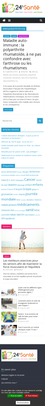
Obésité (5, 210)
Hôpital (22, 194)
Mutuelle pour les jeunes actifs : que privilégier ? (19, 152)
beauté (23, 175)
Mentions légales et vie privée (12, 375)
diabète (12, 184)
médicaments (28, 204)
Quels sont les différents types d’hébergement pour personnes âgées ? (30, 289)
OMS (12, 210)
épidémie (10, 218)
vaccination (30, 214)
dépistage (21, 185)
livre (18, 199)
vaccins (37, 215)
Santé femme (23, 36)
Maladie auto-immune (10, 75)
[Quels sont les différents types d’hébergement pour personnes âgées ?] (9, 286)
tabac (13, 214)
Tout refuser (32, 396)
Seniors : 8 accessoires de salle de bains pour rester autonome (28, 316)
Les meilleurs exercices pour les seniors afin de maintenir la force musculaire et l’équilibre (22, 264)
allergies (25, 172)
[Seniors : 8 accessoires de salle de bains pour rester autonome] (9, 313)
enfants (38, 185)
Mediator (30, 200)
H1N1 (15, 194)
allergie (19, 172)
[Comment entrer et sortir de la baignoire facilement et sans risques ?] (9, 300)
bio (27, 175)
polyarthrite (23, 75)
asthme (18, 175)
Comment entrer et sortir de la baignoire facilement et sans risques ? (29, 303)
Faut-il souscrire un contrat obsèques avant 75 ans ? (28, 328)
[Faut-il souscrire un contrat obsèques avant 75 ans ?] (9, 326)
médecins (38, 200)
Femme (6, 36)
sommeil (5, 214)
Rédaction (24, 72)
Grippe (27, 189)
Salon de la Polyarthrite (29, 78)
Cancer (30, 179)
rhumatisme (16, 78)
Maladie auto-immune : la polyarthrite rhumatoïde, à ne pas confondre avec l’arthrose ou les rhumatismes (22, 54)
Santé (14, 36)
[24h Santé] (4, 20)
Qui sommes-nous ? (9, 383)
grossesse (7, 194)
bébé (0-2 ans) (8, 180)
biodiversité (34, 175)
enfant (28, 184)
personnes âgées (20, 210)
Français (18, 189)
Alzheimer (34, 171)
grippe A (35, 189)
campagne (19, 180)
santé (30, 210)
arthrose (34, 72)
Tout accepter (16, 396)
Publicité (4, 379)
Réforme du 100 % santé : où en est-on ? (17, 142)
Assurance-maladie (8, 175)
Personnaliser (23, 403)
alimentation (12, 172)
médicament (9, 205)
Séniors (6, 256)
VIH (3, 218)
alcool (3, 172)
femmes (4, 189)
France (10, 189)
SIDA (36, 210)
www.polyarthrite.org (10, 81)
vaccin (20, 214)
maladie (23, 200)
